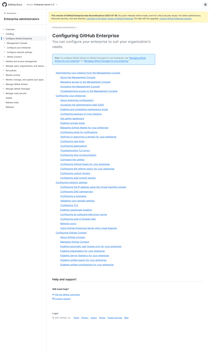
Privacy (84, 317)
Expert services (115, 317)
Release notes (12, 102)
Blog (126, 317)
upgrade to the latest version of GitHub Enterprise (110, 18)
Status (94, 317)
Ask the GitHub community (67, 294)
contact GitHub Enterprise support (175, 18)
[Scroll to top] (204, 347)
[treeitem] (24, 29)
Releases (10, 107)
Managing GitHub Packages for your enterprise (106, 61)
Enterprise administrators (21, 19)
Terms (76, 317)
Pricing (102, 317)
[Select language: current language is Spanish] (205, 4)
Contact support (62, 298)
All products (11, 13)
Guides (9, 98)
